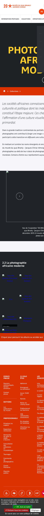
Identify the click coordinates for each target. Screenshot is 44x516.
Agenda (40, 45)
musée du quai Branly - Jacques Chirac (20, 6)
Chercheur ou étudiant (25, 428)
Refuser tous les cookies (17, 510)
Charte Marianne (7, 466)
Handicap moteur (6, 493)
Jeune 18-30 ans (24, 394)
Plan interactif (40, 61)
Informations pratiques (10, 19)
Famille (22, 399)
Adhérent (23, 383)
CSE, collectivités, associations (24, 415)
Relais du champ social (24, 403)
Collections (25, 19)
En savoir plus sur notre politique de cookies (22, 514)
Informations (40, 37)
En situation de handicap (24, 422)
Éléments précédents (19, 196)
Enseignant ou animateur (25, 388)
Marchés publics (7, 472)
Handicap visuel (14, 493)
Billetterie (40, 30)
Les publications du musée (8, 408)
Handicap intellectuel (29, 493)
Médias (40, 53)
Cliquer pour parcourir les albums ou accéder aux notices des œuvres (22, 338)
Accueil (4, 91)
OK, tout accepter (23, 507)
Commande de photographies (8, 460)
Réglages (35, 510)
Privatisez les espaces (8, 424)
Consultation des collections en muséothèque (8, 447)
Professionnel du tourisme (25, 409)
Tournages (7, 454)
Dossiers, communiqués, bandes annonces (8, 386)
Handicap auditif (22, 493)
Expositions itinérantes (7, 430)
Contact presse (6, 393)
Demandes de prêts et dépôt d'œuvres (7, 437)
